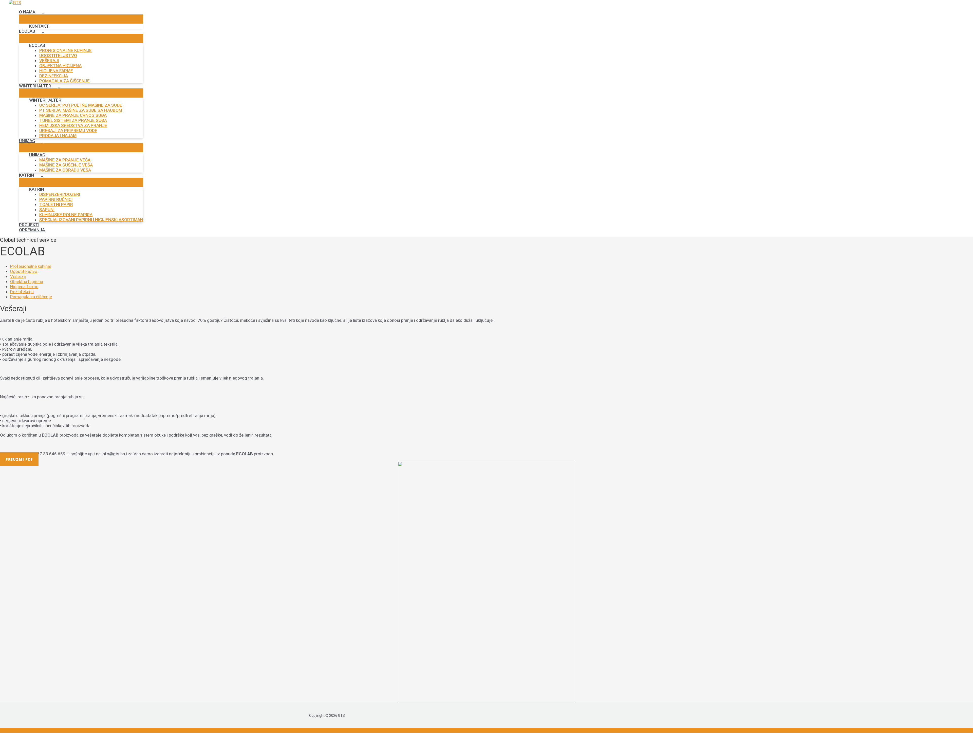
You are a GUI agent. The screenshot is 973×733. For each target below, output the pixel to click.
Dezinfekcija (22, 291)
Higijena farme (24, 286)
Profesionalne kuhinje (30, 266)
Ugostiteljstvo (23, 271)
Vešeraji (18, 276)
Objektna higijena (26, 281)
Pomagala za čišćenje (31, 296)
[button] (19, 459)
